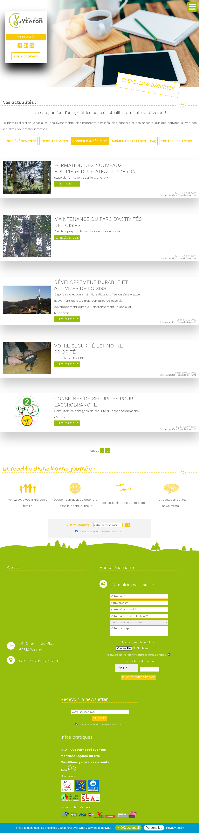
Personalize (154, 827)
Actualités (170, 195)
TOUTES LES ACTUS (176, 141)
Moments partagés (129, 141)
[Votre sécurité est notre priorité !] (27, 373)
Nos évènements (21, 141)
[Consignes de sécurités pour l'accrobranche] (27, 427)
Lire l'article (67, 184)
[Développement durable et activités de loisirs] (27, 312)
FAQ (153, 141)
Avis (64, 770)
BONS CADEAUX (26, 56)
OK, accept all (130, 827)
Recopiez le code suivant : (139, 661)
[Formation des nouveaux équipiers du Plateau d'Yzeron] (27, 193)
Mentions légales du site (80, 756)
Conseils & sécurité (90, 141)
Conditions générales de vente (85, 762)
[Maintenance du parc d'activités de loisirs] (27, 256)
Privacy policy (175, 827)
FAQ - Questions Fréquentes (83, 749)
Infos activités (54, 141)
